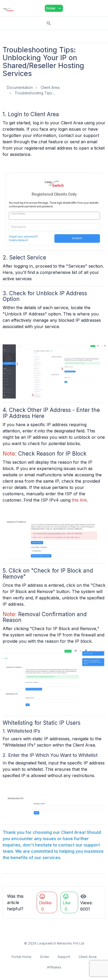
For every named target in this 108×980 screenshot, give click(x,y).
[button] (71, 8)
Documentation (20, 87)
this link (79, 500)
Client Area (50, 87)
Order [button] (54, 8)
